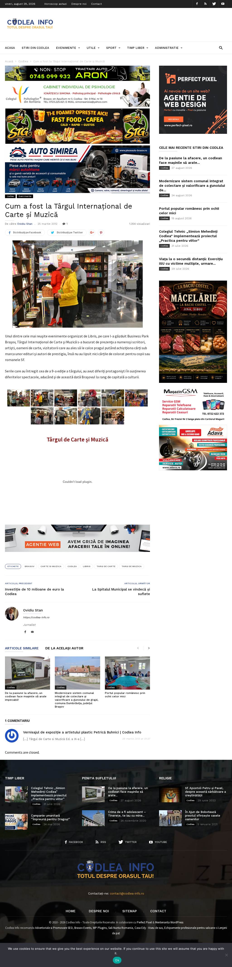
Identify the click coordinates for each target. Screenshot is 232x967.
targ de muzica (131, 566)
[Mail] (32, 632)
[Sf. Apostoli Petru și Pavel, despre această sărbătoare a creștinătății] (170, 794)
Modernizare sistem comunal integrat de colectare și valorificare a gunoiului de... (192, 185)
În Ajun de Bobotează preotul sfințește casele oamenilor (202, 815)
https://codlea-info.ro (36, 617)
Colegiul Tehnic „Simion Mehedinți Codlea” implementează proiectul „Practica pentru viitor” (188, 236)
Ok (117, 960)
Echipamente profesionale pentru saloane (189, 928)
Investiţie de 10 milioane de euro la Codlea (34, 591)
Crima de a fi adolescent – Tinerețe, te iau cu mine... (127, 813)
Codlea (10, 196)
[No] (226, 955)
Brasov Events (82, 928)
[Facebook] (197, 4)
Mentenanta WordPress (169, 922)
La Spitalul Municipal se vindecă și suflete (121, 591)
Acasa (10, 48)
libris (86, 566)
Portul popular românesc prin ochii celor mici (125, 694)
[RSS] (205, 4)
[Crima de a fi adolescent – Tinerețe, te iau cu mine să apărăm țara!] (93, 818)
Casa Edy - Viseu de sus (149, 928)
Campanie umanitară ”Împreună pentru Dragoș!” (50, 817)
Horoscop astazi (55, 3)
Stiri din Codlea (35, 48)
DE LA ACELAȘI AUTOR (64, 648)
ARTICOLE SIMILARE (22, 648)
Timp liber (135, 48)
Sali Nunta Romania (120, 928)
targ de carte (106, 566)
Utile (91, 48)
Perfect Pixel (144, 922)
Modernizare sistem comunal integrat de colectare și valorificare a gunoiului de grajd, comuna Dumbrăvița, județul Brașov (76, 699)
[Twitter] (214, 4)
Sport (111, 48)
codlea (72, 566)
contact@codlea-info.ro (127, 893)
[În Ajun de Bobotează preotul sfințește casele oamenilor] (170, 818)
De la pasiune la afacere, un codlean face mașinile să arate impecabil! (25, 696)
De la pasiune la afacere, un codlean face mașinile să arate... (128, 791)
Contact (96, 3)
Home (70, 911)
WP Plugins (100, 928)
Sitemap (129, 911)
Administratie (167, 48)
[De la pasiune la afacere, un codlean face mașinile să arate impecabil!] (27, 673)
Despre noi (79, 3)
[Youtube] (222, 4)
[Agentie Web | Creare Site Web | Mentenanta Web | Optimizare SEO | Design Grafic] (77, 555)
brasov (29, 566)
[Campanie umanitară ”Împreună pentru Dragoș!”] (16, 822)
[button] (221, 47)
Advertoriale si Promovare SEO (54, 928)
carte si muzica (51, 566)
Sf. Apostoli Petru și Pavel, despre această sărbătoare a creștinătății (205, 791)
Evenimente (66, 48)
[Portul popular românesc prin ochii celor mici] (127, 673)
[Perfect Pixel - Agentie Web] (193, 133)
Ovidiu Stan (24, 223)
